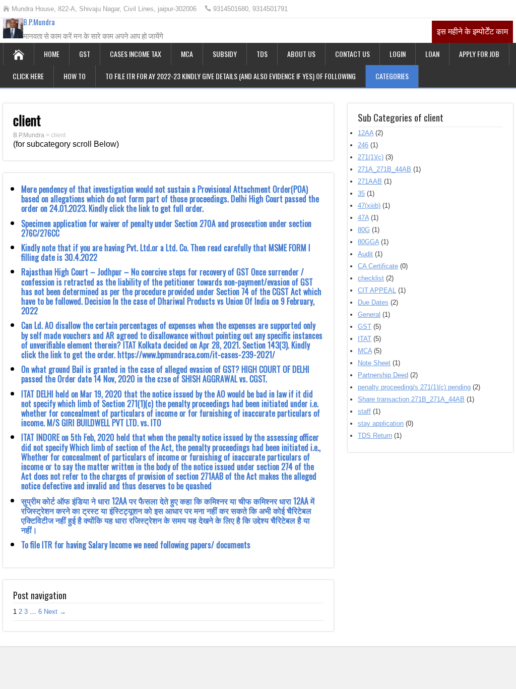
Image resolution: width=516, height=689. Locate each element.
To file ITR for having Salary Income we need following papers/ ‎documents (135, 545)
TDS (262, 53)
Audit (365, 254)
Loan (432, 53)
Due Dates (373, 302)
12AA (365, 133)
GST (84, 53)
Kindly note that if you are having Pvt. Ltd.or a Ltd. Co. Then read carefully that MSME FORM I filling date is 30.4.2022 (165, 252)
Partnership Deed (383, 375)
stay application (381, 423)
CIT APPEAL (377, 290)
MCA (187, 53)
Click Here (28, 76)
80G (364, 230)
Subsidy (225, 53)
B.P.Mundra (39, 21)
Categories (392, 76)
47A (363, 217)
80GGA (368, 242)
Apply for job (479, 53)
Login (398, 53)
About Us (301, 53)
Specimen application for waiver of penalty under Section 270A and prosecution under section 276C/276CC (166, 228)
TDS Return (375, 435)
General (369, 314)
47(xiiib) (369, 205)
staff (364, 411)
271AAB (370, 181)
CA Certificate (378, 266)
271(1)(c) (370, 157)
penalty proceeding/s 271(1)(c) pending (414, 387)
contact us (352, 53)
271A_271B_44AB (384, 169)
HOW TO (74, 76)
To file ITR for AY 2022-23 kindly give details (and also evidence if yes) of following (230, 76)
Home (51, 53)
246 (363, 145)
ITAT (364, 338)
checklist (371, 278)
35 (361, 193)
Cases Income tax (135, 53)
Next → (55, 611)
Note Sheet (374, 363)
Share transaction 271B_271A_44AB (411, 399)
